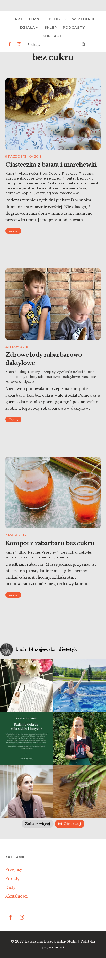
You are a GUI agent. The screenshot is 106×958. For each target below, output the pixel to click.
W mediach (84, 19)
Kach (9, 173)
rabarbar (89, 377)
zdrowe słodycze (19, 382)
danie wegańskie (19, 188)
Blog (54, 19)
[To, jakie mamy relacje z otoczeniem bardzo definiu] (26, 738)
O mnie (36, 19)
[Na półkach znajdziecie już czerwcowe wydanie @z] (26, 685)
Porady (12, 878)
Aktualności (28, 173)
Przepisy (86, 173)
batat (71, 178)
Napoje (34, 552)
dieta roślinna (47, 188)
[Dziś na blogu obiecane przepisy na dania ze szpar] (79, 791)
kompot (12, 557)
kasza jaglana (47, 193)
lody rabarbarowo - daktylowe (55, 377)
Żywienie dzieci (49, 178)
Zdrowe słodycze (19, 178)
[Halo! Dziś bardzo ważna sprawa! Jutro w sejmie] (79, 685)
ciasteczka (36, 183)
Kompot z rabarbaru (37, 557)
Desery (54, 173)
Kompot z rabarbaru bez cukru (50, 543)
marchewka (69, 193)
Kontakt (52, 36)
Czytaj (13, 230)
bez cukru (85, 178)
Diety (10, 887)
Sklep (51, 27)
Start (16, 19)
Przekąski (69, 173)
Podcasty (74, 27)
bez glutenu (15, 183)
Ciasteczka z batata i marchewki (51, 164)
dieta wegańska (72, 188)
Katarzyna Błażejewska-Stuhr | (53, 941)
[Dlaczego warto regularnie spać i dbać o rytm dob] (26, 791)
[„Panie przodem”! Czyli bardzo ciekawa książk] (79, 738)
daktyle (22, 377)
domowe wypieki (19, 193)
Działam (29, 27)
